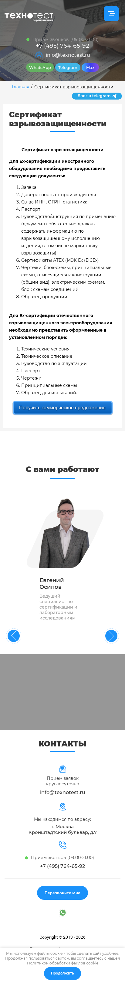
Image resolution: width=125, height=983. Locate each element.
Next (111, 635)
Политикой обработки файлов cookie (62, 963)
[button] (62, 893)
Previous (13, 635)
